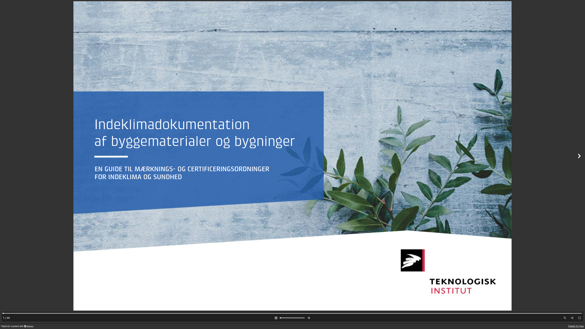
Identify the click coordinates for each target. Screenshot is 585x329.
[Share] (572, 318)
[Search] (565, 318)
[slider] (292, 317)
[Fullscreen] (579, 318)
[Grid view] (276, 318)
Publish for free (576, 326)
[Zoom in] (309, 318)
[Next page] (579, 161)
